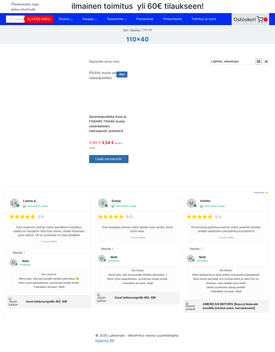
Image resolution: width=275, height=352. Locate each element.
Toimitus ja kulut (203, 19)
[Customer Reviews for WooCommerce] (266, 192)
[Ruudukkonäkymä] (259, 61)
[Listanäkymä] (266, 61)
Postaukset (144, 19)
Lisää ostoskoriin (108, 159)
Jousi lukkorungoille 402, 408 (46, 301)
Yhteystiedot (172, 19)
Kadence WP (105, 340)
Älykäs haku (38, 19)
